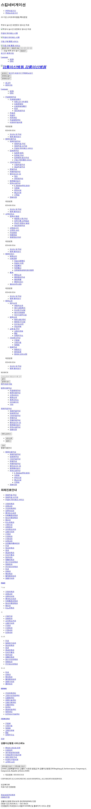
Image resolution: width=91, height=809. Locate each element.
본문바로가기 (10, 11)
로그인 (8, 83)
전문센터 (4, 688)
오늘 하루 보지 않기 (11, 51)
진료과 (3, 583)
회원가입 (8, 85)
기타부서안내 (5, 719)
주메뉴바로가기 (11, 13)
